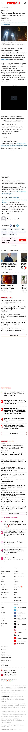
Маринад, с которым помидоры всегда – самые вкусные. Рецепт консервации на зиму (14, 551)
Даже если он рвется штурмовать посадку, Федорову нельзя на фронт (13, 316)
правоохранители (13, 231)
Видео (15, 592)
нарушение (4, 234)
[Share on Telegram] (17, 225)
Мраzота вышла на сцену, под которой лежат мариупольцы (13, 329)
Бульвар (4, 273)
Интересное (4, 597)
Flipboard (19, 632)
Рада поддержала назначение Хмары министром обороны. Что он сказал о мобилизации (15, 426)
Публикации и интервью (20, 573)
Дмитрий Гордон (21, 607)
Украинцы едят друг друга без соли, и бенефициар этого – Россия (12, 301)
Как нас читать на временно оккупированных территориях (5, 663)
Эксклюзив (17, 587)
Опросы (16, 594)
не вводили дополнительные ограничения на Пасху (14, 200)
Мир (2, 579)
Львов (2, 610)
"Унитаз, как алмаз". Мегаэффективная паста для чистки (15, 558)
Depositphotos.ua (5, 696)
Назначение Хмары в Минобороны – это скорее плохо (14, 419)
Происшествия (5, 592)
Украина (4, 229)
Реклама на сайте (5, 655)
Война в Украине (5, 571)
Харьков (3, 618)
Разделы (16, 568)
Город (2, 604)
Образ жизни (4, 589)
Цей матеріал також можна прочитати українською (14, 23)
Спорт (2, 581)
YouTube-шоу (17, 597)
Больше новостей (14, 513)
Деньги (3, 576)
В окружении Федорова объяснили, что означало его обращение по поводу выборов (13, 487)
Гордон (3, 7)
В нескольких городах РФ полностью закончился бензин (12, 480)
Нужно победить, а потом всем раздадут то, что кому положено (13, 323)
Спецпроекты (17, 600)
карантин (4, 231)
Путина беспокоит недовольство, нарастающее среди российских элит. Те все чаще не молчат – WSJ (13, 468)
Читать (22, 240)
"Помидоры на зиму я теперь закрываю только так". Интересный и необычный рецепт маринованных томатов (15, 533)
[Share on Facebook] (11, 225)
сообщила (5, 60)
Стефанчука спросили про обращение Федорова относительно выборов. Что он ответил (13, 461)
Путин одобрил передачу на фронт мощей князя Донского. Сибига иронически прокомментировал (13, 508)
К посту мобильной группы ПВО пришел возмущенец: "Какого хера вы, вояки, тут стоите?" (13, 308)
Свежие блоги (6, 298)
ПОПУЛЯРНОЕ (6, 388)
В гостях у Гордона (19, 576)
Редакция (3, 652)
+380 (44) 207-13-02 (10, 672)
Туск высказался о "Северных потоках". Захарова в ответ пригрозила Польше (13, 474)
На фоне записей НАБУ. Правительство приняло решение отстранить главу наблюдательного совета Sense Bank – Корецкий (15, 411)
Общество (9, 7)
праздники (16, 229)
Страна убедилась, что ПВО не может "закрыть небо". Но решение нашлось (14, 393)
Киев (2, 607)
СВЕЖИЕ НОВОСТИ (7, 441)
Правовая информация (7, 657)
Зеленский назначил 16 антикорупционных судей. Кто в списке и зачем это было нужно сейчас (13, 454)
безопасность (22, 231)
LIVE (15, 584)
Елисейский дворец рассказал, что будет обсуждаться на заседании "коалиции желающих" (13, 501)
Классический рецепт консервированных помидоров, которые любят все (7, 287)
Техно (2, 587)
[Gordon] (13, 3)
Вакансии (3, 649)
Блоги (15, 579)
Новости (3, 568)
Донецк (3, 615)
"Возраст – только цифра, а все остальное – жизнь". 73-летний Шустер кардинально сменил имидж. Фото (15, 524)
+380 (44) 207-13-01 (10, 670)
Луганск (3, 625)
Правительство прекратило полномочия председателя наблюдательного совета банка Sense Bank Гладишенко (12, 447)
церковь (10, 229)
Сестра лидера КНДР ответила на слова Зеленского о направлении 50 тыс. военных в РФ (15, 402)
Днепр (2, 620)
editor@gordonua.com (10, 675)
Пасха (22, 229)
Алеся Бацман (20, 627)
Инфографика (4, 594)
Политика (9, 269)
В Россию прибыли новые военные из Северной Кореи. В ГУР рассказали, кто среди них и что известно (13, 494)
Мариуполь (4, 623)
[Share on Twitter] (14, 225)
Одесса (3, 612)
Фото (15, 589)
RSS (18, 635)
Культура (3, 584)
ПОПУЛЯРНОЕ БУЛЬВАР (9, 517)
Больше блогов (14, 335)
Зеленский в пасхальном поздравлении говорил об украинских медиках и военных (9, 265)
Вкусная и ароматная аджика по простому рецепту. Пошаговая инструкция (13, 542)
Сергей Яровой (12, 234)
